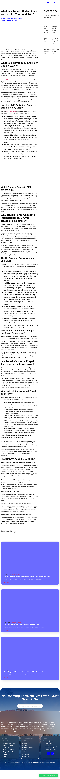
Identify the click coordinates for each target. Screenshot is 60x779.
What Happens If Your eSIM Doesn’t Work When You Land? (23, 672)
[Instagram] (52, 753)
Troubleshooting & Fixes (49, 50)
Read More (7, 582)
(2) (45, 42)
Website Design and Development (37, 762)
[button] (48, 775)
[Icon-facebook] (48, 753)
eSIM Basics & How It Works (47, 29)
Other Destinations (48, 39)
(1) (53, 43)
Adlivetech (52, 762)
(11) (54, 32)
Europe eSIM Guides (54, 28)
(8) (53, 53)
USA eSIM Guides (55, 50)
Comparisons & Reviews (48, 16)
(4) (45, 19)
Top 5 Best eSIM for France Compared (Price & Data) (21, 624)
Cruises (54, 15)
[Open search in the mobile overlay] (30, 706)
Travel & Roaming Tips (55, 39)
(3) (58, 15)
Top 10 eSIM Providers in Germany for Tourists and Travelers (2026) (27, 576)
